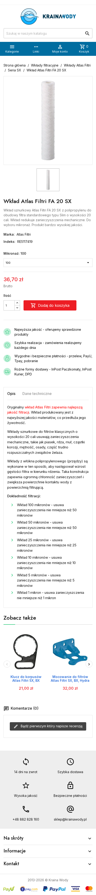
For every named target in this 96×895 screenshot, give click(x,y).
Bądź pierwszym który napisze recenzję (51, 726)
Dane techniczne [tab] (37, 393)
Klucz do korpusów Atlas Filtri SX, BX (25, 678)
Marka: (9, 234)
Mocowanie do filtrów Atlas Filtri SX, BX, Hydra (70, 678)
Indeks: (9, 242)
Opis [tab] (11, 393)
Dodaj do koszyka (50, 305)
